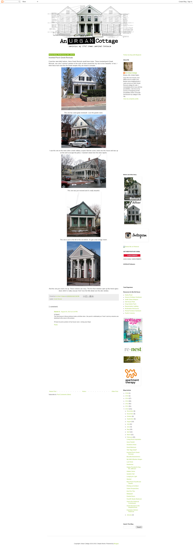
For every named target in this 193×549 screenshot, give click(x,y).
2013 (127, 401)
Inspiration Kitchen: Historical (132, 510)
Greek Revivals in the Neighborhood (133, 506)
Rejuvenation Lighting (131, 306)
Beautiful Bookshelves (133, 456)
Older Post (115, 391)
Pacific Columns (130, 313)
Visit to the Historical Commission (133, 502)
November (130, 414)
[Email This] (84, 296)
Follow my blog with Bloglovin (132, 55)
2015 (127, 396)
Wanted (129, 479)
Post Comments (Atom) (64, 394)
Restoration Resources (132, 308)
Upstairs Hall (130, 474)
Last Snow (130, 462)
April (128, 432)
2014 (127, 398)
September (130, 419)
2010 (127, 409)
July (128, 424)
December (130, 411)
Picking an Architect (132, 486)
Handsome (130, 464)
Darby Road (128, 295)
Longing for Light (132, 476)
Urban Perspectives (133, 488)
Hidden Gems (131, 471)
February (130, 437)
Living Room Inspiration (134, 439)
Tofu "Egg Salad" (132, 450)
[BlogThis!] (86, 296)
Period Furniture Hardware (133, 311)
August (129, 421)
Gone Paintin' (131, 442)
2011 (127, 406)
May (128, 429)
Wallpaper (130, 494)
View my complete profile (130, 99)
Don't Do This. (131, 491)
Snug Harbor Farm (130, 304)
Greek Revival (58, 299)
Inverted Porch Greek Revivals (133, 453)
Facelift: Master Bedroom (134, 499)
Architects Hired (131, 444)
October (129, 416)
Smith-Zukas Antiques (131, 299)
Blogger (116, 543)
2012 (127, 403)
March (129, 434)
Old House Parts (130, 302)
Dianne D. (57, 311)
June (128, 427)
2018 (127, 393)
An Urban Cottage (131, 73)
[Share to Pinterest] (92, 296)
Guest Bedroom (131, 447)
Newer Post (52, 391)
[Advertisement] (83, 374)
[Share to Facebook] (90, 296)
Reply (56, 325)
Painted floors (131, 496)
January (129, 515)
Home (84, 391)
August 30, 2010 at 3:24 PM (69, 311)
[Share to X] (88, 296)
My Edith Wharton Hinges (134, 459)
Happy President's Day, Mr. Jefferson (134, 467)
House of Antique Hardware (133, 297)
